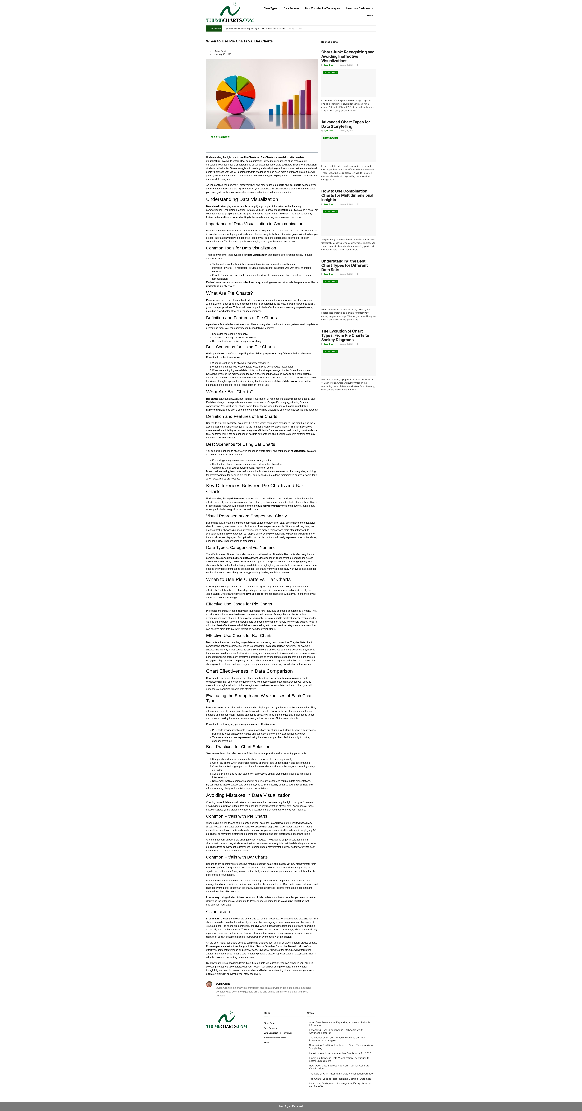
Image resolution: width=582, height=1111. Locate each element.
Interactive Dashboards (359, 8)
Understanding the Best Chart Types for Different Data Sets (344, 265)
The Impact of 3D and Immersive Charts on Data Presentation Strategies (337, 1039)
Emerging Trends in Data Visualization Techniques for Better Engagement (339, 1059)
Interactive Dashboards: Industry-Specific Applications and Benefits (340, 1085)
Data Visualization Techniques (322, 8)
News (369, 15)
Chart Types (271, 8)
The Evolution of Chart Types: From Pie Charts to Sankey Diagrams (345, 335)
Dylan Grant (328, 65)
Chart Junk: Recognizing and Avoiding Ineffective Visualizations (348, 56)
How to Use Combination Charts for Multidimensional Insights (347, 195)
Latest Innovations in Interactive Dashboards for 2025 (340, 1053)
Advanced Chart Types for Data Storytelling (345, 124)
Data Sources (291, 8)
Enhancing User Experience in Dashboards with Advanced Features (336, 1031)
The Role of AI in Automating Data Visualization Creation (341, 1073)
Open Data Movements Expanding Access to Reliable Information (255, 28)
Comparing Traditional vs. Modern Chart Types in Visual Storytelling (341, 1046)
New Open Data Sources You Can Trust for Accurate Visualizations (339, 1067)
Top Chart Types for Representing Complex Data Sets (340, 1078)
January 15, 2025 (346, 65)
